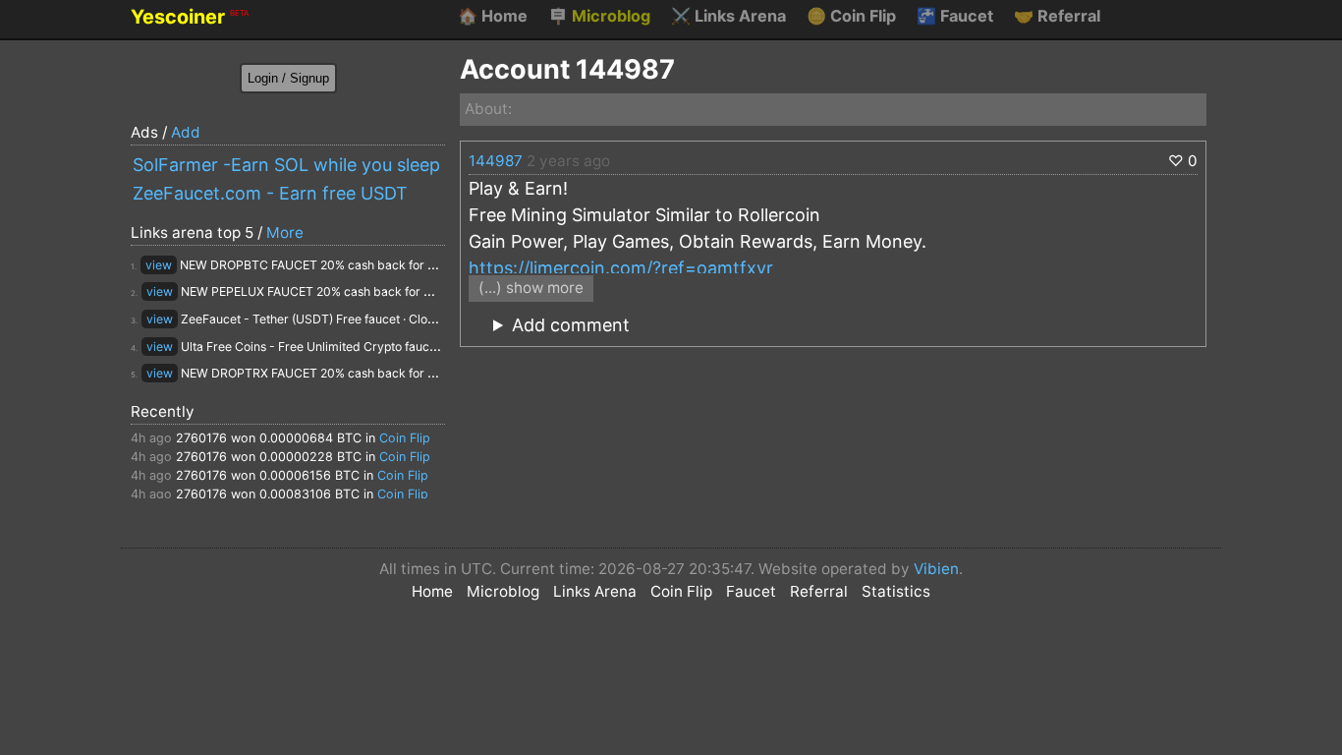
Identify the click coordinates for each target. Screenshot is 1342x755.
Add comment (571, 325)
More (285, 232)
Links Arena (728, 16)
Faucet (955, 16)
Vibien (936, 568)
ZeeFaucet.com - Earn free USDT (270, 193)
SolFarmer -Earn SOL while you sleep (286, 164)
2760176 (201, 438)
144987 (496, 160)
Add (185, 132)
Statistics (896, 591)
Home (493, 16)
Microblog (599, 16)
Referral (1057, 16)
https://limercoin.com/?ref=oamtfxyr (621, 268)
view (158, 265)
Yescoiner (190, 17)
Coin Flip (851, 16)
